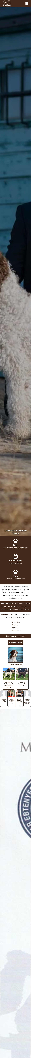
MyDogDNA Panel (15, 642)
